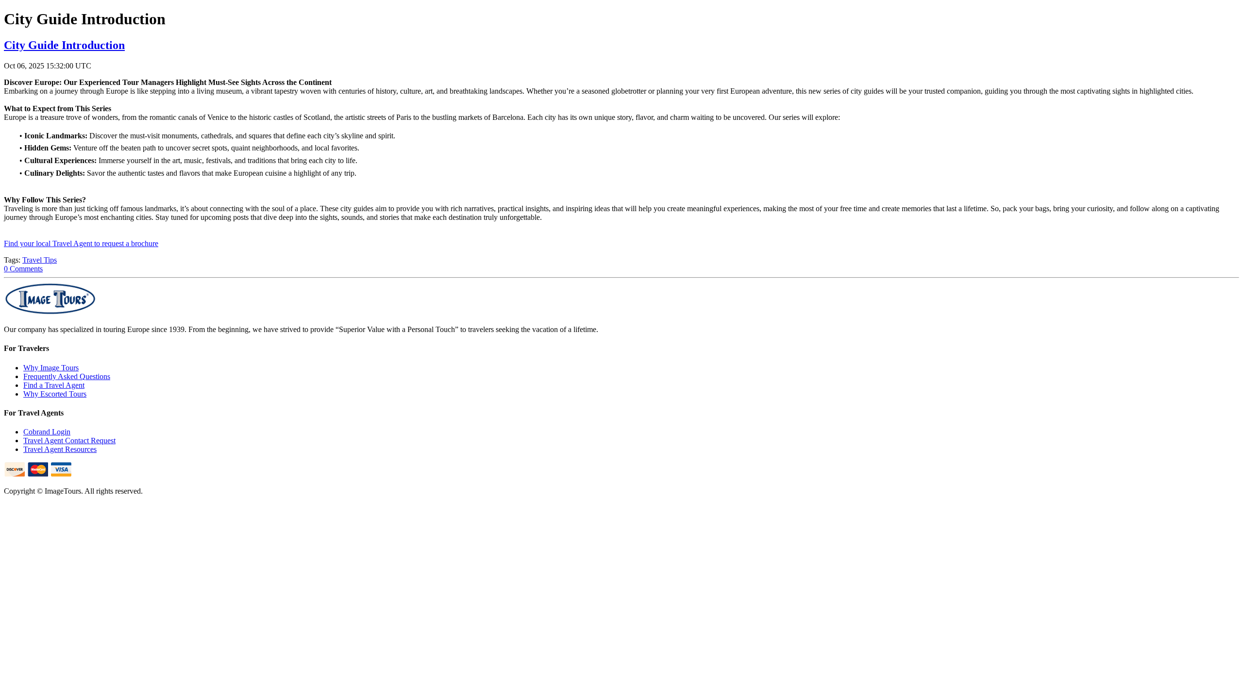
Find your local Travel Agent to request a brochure (81, 243)
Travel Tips (39, 260)
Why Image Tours (51, 368)
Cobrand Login (46, 432)
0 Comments (23, 269)
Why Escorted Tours (54, 394)
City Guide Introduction (64, 45)
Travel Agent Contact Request (69, 440)
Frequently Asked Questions (66, 376)
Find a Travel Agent (53, 385)
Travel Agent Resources (60, 449)
